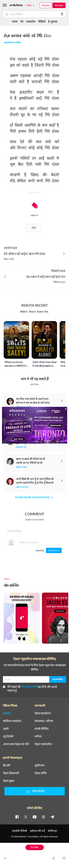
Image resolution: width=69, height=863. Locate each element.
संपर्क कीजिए (42, 728)
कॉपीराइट (52, 830)
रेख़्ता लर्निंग (41, 773)
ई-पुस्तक (52, 21)
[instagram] (43, 817)
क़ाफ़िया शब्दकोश (12, 720)
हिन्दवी (6, 765)
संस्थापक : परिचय (44, 720)
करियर (38, 736)
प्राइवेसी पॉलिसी (19, 830)
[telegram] (52, 817)
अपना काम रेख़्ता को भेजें (16, 744)
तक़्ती (6, 728)
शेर (22, 21)
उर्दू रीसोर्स (8, 736)
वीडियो (41, 21)
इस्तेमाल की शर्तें (37, 830)
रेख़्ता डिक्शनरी (11, 773)
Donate (45, 5)
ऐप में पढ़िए (34, 847)
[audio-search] (62, 14)
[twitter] (26, 817)
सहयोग (7, 713)
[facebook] (17, 817)
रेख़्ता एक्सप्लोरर (43, 744)
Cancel (40, 550)
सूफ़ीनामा (40, 765)
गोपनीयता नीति (29, 686)
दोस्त (34, 227)
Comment (54, 550)
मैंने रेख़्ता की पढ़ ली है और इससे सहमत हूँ (32, 688)
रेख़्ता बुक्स (8, 780)
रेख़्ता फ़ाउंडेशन (43, 713)
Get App (59, 5)
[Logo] (16, 5)
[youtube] (35, 817)
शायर (15, 21)
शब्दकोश (31, 21)
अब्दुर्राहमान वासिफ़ (12, 43)
